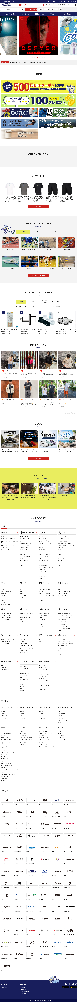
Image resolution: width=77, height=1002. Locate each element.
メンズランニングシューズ (64, 613)
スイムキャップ (42, 619)
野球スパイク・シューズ (44, 554)
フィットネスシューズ (6, 763)
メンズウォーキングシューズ (7, 639)
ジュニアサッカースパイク (26, 539)
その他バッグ (23, 744)
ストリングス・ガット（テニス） (65, 543)
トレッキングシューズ (63, 648)
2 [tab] (34, 57)
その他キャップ (61, 740)
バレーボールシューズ (63, 587)
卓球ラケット (23, 587)
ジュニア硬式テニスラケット (64, 539)
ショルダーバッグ (24, 735)
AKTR (61, 9)
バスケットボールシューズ (45, 587)
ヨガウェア (22, 639)
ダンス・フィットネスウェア (26, 646)
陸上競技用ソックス (5, 547)
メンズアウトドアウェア (63, 639)
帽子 (59, 650)
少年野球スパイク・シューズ (45, 556)
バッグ (2, 600)
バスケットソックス (43, 737)
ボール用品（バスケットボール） (46, 595)
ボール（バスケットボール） (45, 593)
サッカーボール (24, 558)
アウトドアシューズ (62, 646)
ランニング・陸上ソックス (45, 731)
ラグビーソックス (43, 744)
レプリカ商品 (23, 554)
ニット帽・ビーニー (62, 737)
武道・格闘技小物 (5, 670)
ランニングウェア (62, 619)
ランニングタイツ (62, 622)
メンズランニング (5, 731)
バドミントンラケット (6, 587)
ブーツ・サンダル (24, 682)
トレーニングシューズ (25, 541)
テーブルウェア (42, 676)
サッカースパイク (24, 536)
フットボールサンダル (25, 547)
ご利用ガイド (63, 1)
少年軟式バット (42, 550)
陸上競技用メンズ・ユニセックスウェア (9, 542)
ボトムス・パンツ (5, 716)
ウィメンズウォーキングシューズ (8, 641)
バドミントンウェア (5, 593)
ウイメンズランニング (6, 733)
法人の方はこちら (4, 988)
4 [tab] (39, 57)
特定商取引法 (23, 993)
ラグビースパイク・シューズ (26, 613)
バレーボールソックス (44, 740)
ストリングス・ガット (5, 589)
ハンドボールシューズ (6, 613)
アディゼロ (40, 9)
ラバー (21, 589)
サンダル (3, 781)
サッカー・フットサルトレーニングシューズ (9, 743)
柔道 (2, 665)
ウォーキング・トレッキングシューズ (9, 770)
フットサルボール (24, 561)
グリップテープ (61, 547)
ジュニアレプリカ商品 (25, 556)
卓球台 (22, 600)
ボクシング (3, 667)
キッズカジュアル (5, 776)
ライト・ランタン (42, 687)
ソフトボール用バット (44, 552)
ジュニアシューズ (24, 680)
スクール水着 (42, 617)
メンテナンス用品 (43, 574)
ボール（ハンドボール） (6, 617)
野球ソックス (42, 735)
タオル (59, 722)
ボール (60, 711)
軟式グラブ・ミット (43, 539)
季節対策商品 (61, 713)
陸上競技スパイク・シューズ (7, 536)
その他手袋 (42, 569)
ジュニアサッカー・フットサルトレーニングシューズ (10, 747)
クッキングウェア (43, 670)
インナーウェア (23, 650)
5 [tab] (42, 57)
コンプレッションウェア (25, 673)
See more (38, 410)
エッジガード (61, 550)
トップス (3, 711)
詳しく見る (38, 206)
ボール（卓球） (23, 595)
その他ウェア (4, 718)
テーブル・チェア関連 (44, 674)
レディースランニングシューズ (65, 615)
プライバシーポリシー (25, 995)
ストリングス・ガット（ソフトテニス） (66, 545)
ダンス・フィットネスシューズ (26, 648)
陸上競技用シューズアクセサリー (9, 539)
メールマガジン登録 (24, 991)
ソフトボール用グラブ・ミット (46, 543)
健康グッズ (41, 641)
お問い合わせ (72, 1)
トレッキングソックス (44, 742)
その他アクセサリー (5, 549)
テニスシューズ (61, 552)
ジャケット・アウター (6, 713)
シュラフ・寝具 (42, 672)
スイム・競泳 (4, 778)
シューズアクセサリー (25, 545)
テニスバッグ (61, 554)
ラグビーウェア (23, 615)
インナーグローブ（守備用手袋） (46, 567)
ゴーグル (41, 622)
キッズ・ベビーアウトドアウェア (65, 643)
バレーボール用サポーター (64, 591)
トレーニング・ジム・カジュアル (8, 774)
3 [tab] (37, 57)
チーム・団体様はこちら (62, 5)
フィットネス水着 (43, 615)
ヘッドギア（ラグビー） (25, 617)
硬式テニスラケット (62, 536)
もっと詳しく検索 (31, 9)
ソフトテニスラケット (63, 541)
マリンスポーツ (42, 626)
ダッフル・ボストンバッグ (26, 740)
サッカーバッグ (23, 563)
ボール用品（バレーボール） (64, 595)
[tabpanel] (38, 35)
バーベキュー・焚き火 (44, 680)
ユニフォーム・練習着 (44, 563)
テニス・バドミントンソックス (45, 733)
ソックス (60, 561)
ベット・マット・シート (44, 685)
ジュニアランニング (5, 735)
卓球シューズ (23, 591)
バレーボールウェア (63, 589)
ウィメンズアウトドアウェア (64, 641)
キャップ (22, 686)
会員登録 (55, 1)
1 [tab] (32, 57)
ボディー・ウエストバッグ (26, 737)
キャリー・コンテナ (43, 665)
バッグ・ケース (42, 572)
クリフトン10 (46, 9)
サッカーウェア (23, 550)
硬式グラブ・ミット (43, 536)
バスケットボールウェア (44, 589)
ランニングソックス (62, 624)
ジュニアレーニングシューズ (26, 543)
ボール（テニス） (62, 563)
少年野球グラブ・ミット (44, 541)
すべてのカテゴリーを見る (38, 275)
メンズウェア (23, 666)
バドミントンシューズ (54, 9)
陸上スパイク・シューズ (6, 765)
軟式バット (41, 547)
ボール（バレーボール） (63, 593)
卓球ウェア (22, 593)
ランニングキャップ (62, 626)
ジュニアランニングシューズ (64, 617)
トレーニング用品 (43, 639)
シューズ (22, 677)
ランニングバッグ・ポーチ (64, 628)
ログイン (48, 1)
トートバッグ (23, 733)
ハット (59, 733)
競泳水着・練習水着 (44, 613)
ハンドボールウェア (5, 615)
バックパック (23, 731)
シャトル (3, 595)
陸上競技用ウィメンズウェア (7, 545)
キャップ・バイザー (62, 558)
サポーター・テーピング (63, 720)
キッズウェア (23, 671)
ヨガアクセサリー (24, 643)
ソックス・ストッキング (44, 576)
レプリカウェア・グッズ (44, 591)
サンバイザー (61, 735)
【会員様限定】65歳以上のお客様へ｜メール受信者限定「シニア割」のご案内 (28, 63)
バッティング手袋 (43, 565)
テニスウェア (61, 556)
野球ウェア (41, 558)
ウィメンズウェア (24, 669)
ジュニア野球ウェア (43, 561)
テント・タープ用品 (43, 678)
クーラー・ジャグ (43, 667)
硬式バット (41, 545)
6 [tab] (44, 57)
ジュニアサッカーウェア (25, 552)
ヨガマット (22, 641)
